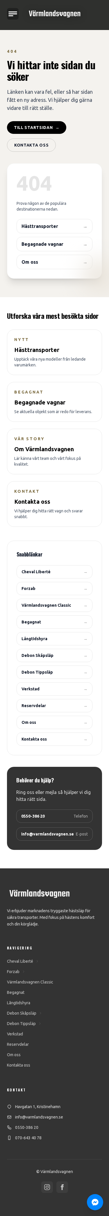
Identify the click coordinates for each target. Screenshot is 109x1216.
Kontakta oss (31, 145)
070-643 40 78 (28, 1138)
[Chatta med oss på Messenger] (95, 1202)
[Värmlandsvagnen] (55, 14)
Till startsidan (36, 127)
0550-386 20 (26, 1127)
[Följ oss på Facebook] (62, 1187)
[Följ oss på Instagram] (47, 1187)
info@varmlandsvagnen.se (39, 1117)
